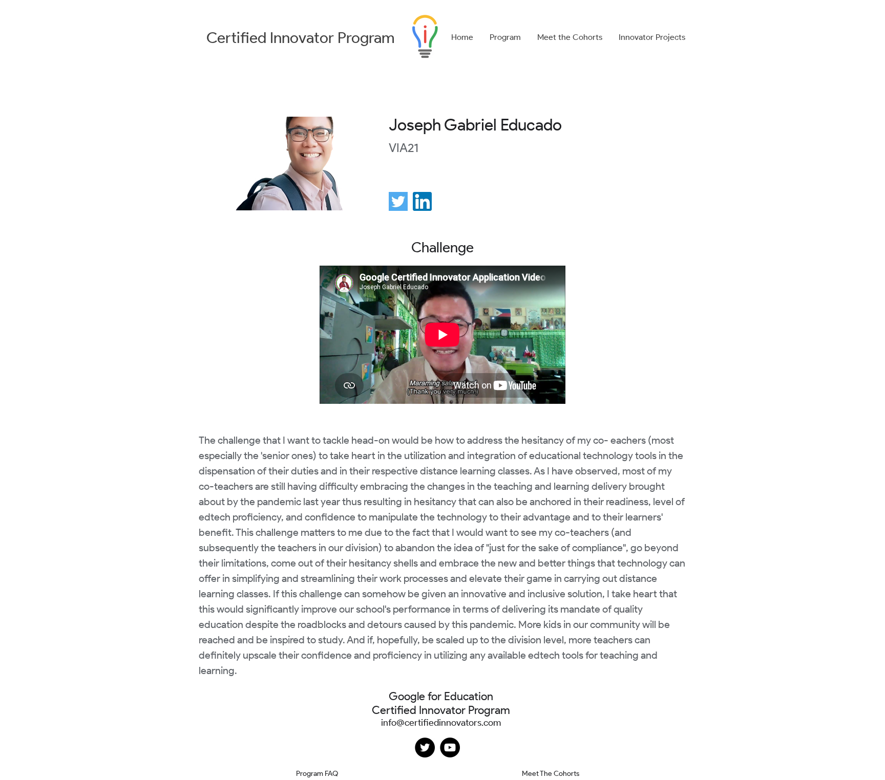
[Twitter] (425, 747)
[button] (505, 37)
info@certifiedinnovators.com (441, 722)
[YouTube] (450, 747)
